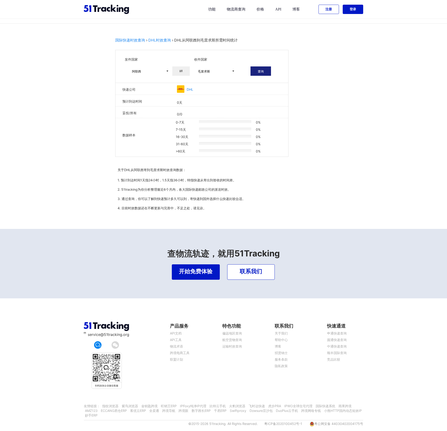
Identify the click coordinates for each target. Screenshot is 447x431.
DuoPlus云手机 (287, 411)
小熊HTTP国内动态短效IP (343, 411)
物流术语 (176, 346)
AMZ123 (91, 411)
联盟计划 (176, 359)
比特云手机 (218, 406)
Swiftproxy (238, 411)
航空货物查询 (232, 340)
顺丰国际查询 (337, 353)
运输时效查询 (232, 346)
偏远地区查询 (232, 333)
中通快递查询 (337, 346)
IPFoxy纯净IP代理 (193, 406)
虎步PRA (274, 406)
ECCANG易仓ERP (114, 411)
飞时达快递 (257, 406)
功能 (212, 9)
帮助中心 (281, 340)
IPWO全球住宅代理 (298, 406)
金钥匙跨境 (149, 406)
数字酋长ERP (201, 411)
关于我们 (281, 333)
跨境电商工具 (180, 353)
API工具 (176, 340)
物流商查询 (236, 9)
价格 (260, 9)
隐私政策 (281, 366)
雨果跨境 (345, 406)
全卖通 (154, 411)
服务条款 (281, 359)
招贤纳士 (281, 353)
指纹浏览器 (110, 406)
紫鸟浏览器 (130, 406)
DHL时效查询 (159, 40)
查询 (261, 71)
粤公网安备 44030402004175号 (338, 424)
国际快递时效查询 (130, 40)
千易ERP (220, 411)
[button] (148, 71)
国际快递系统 (325, 406)
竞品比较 (333, 359)
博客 (296, 9)
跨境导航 (168, 411)
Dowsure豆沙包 (261, 411)
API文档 (176, 333)
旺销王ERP (169, 406)
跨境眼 (183, 411)
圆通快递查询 (337, 340)
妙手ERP (91, 415)
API (278, 9)
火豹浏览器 (237, 406)
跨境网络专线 (311, 411)
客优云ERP (138, 411)
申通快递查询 (337, 333)
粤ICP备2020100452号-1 (283, 424)
